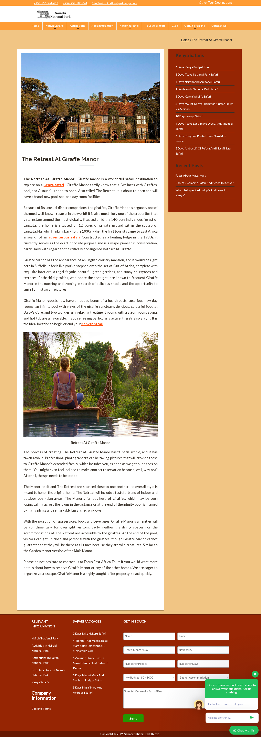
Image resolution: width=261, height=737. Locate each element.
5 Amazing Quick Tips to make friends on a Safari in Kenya (90, 663)
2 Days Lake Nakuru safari (89, 633)
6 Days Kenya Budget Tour (193, 67)
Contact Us (219, 25)
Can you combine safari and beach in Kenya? (205, 183)
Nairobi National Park (45, 638)
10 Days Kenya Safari (189, 116)
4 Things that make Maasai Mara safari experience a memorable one (90, 645)
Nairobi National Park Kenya (141, 734)
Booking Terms (41, 708)
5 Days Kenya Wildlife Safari (193, 96)
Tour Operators (155, 25)
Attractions (77, 25)
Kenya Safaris (55, 25)
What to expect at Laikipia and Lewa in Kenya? (201, 192)
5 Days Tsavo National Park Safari (197, 74)
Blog (175, 25)
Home (35, 25)
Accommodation (102, 25)
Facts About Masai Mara (191, 175)
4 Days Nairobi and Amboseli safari (198, 81)
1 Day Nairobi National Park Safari (197, 89)
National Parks (129, 25)
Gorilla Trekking (194, 25)
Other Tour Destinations (215, 2)
